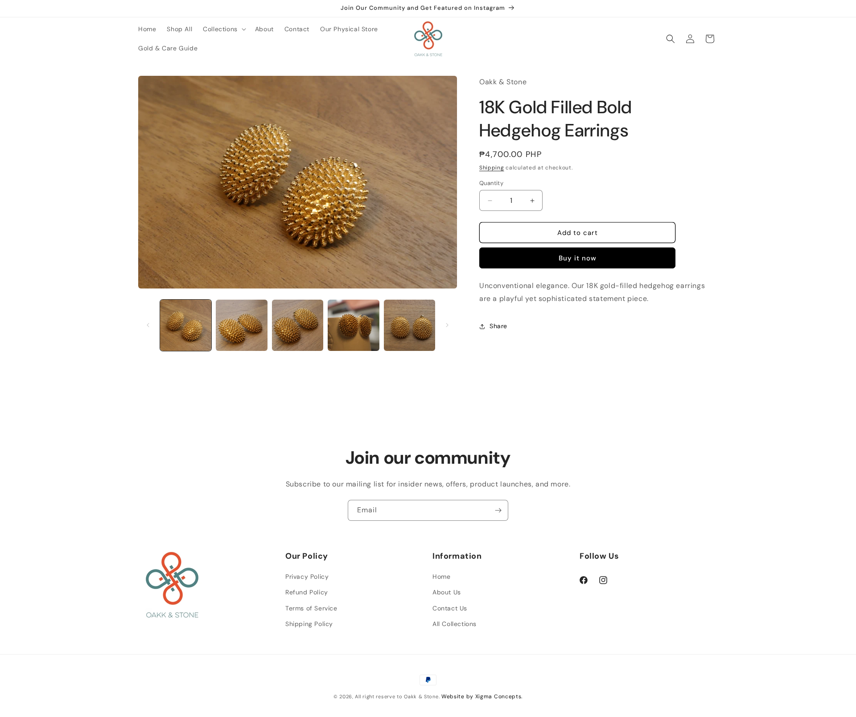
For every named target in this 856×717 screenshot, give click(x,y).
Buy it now (578, 258)
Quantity (491, 183)
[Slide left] (148, 325)
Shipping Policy (309, 624)
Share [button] (498, 326)
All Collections (454, 624)
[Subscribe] (498, 510)
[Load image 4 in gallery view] (353, 325)
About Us (446, 592)
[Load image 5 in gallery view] (409, 325)
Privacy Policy (307, 577)
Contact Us (449, 608)
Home (441, 577)
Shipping (491, 167)
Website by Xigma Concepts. (482, 696)
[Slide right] (447, 325)
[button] (224, 29)
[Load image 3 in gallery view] (297, 325)
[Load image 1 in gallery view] (185, 325)
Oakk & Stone (421, 696)
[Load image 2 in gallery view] (241, 325)
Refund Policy (306, 592)
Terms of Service (311, 608)
